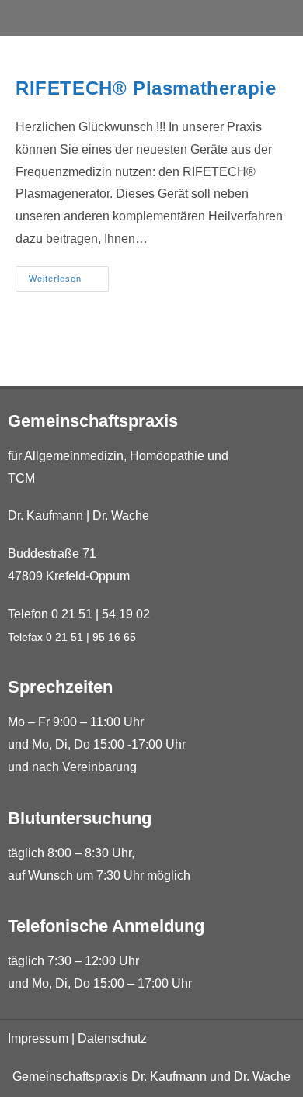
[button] (152, 18)
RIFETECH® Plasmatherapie (146, 88)
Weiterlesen (69, 274)
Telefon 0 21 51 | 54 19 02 (79, 614)
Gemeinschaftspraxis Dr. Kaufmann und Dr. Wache (151, 1076)
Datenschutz (112, 1038)
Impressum (38, 1038)
